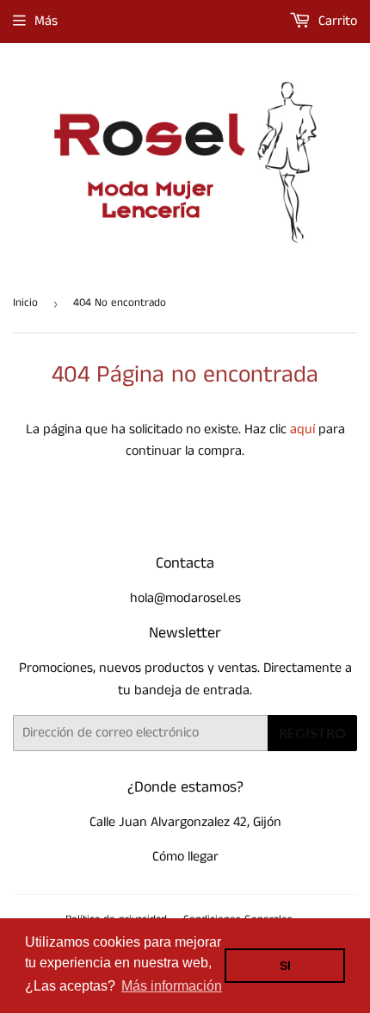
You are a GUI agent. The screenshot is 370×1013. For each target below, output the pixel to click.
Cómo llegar (185, 857)
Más (46, 21)
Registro (312, 732)
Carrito (336, 21)
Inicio (25, 303)
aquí (302, 429)
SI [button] (285, 966)
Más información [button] (171, 986)
